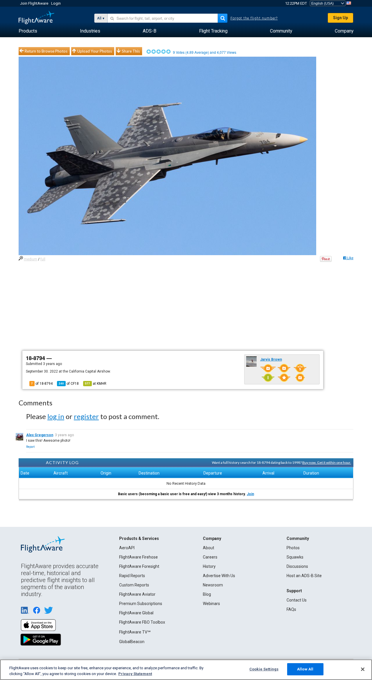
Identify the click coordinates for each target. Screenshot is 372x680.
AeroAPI (127, 547)
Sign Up (340, 17)
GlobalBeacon (131, 641)
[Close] (362, 669)
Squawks (295, 557)
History (209, 566)
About (208, 547)
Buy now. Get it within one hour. (326, 462)
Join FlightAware (34, 3)
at (95, 384)
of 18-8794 (42, 384)
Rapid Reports (132, 575)
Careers (210, 557)
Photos (293, 547)
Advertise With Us (219, 575)
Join (250, 494)
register (86, 416)
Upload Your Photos (94, 51)
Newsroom (213, 585)
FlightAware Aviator (137, 594)
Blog (207, 594)
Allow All (305, 669)
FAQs (291, 609)
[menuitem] (28, 31)
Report (30, 447)
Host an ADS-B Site (304, 575)
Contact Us (297, 600)
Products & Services (139, 538)
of (69, 384)
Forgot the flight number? (254, 18)
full (42, 259)
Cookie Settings (263, 669)
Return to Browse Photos (46, 51)
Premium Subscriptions (140, 603)
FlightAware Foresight (139, 566)
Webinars (211, 603)
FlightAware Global (136, 613)
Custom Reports (134, 585)
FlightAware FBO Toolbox (142, 622)
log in (55, 416)
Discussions (297, 566)
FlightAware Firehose (138, 557)
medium (30, 259)
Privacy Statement (135, 674)
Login (56, 3)
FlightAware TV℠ (135, 632)
